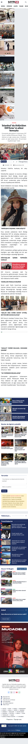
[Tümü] (26, 515)
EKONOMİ (22, 710)
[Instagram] (14, 692)
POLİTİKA (11, 713)
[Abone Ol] (23, 161)
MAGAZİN (4, 713)
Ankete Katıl (5, 619)
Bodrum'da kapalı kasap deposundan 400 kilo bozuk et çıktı (20, 435)
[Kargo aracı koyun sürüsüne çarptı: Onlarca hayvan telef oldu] (21, 442)
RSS (4, 725)
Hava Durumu (6, 696)
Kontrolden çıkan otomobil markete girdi (7, 448)
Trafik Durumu (6, 698)
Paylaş (4, 161)
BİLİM (9, 708)
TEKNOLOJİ (5, 715)
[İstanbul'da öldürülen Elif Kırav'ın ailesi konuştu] (14, 152)
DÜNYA (10, 710)
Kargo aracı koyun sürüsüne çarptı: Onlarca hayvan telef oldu (20, 449)
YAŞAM (21, 6)
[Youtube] (17, 692)
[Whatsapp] (19, 692)
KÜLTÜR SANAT (20, 711)
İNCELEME (11, 711)
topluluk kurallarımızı (15, 495)
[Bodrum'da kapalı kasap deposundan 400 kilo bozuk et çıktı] (21, 430)
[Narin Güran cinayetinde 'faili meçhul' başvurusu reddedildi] (7, 430)
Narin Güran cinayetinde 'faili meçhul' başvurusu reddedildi (7, 435)
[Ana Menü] (1, 2)
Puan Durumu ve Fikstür (9, 700)
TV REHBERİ (20, 716)
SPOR (23, 713)
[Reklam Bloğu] (14, 648)
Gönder (4, 491)
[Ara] (25, 2)
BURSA (3, 6)
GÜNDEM (9, 6)
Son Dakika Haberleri (8, 703)
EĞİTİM (15, 710)
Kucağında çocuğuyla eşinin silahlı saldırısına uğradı (20, 463)
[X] (11, 692)
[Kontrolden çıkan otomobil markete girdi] (7, 442)
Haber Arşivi (6, 704)
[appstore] (9, 719)
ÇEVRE (4, 710)
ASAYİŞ (15, 6)
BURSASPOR (22, 708)
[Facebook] (9, 692)
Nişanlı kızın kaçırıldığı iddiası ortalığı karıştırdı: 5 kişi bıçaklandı (6, 463)
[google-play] (17, 719)
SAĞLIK (18, 713)
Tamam (3, 737)
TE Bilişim (17, 730)
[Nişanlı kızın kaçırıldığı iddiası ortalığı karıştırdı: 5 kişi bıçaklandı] (7, 457)
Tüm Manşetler (6, 701)
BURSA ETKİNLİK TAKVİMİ (8, 716)
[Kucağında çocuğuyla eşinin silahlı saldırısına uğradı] (21, 457)
